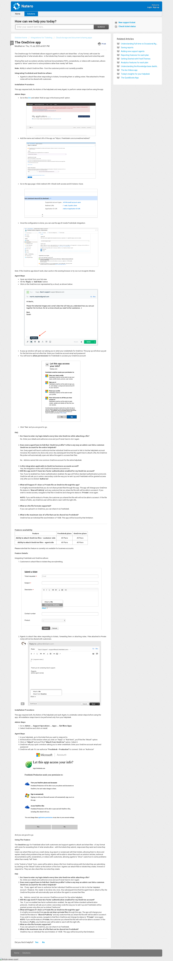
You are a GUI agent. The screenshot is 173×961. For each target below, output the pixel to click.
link (29, 98)
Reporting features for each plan (135, 55)
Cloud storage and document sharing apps (74, 38)
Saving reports (127, 47)
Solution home (21, 38)
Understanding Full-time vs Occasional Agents (140, 44)
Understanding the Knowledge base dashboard (141, 66)
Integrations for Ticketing (41, 38)
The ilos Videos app (129, 70)
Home (17, 14)
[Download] (81, 461)
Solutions (31, 14)
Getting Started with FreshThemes (135, 59)
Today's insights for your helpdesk (135, 74)
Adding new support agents (132, 51)
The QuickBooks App (130, 78)
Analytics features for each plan (134, 62)
